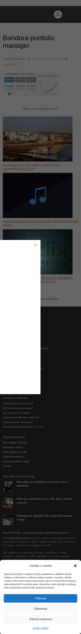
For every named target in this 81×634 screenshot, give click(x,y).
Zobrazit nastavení (40, 619)
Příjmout (40, 598)
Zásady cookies (41, 628)
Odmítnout (40, 608)
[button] (75, 566)
